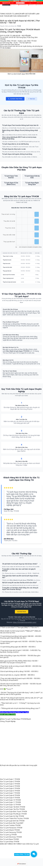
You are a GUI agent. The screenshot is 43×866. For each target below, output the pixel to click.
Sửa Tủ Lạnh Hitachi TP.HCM (10, 830)
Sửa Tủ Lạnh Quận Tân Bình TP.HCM (12, 807)
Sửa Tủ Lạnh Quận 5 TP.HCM (10, 788)
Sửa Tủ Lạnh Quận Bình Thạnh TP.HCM (13, 811)
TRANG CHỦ (4, 14)
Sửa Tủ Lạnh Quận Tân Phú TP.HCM (12, 809)
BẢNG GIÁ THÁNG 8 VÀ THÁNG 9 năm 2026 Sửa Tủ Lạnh (19, 844)
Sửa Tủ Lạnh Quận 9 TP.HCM (10, 798)
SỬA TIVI (3, 16)
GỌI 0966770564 (21, 611)
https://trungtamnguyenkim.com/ (24, 622)
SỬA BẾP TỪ (25, 16)
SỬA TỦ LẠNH (13, 14)
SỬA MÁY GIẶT (23, 14)
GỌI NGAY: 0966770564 (16, 98)
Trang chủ (2, 26)
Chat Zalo (32, 98)
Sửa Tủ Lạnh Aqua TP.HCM (9, 839)
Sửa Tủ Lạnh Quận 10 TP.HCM (10, 800)
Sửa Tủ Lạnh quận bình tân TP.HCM (12, 821)
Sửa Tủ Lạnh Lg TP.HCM (8, 835)
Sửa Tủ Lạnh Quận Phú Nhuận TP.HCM (13, 814)
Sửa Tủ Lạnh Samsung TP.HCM (11, 832)
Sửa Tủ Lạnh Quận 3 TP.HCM (10, 784)
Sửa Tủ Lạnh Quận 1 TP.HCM (10, 779)
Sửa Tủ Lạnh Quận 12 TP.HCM (10, 805)
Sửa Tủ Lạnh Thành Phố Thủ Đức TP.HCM (14, 818)
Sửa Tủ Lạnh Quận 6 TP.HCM (10, 791)
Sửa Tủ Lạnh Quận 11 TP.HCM (10, 802)
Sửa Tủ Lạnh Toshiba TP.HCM (10, 825)
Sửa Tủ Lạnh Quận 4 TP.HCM (10, 786)
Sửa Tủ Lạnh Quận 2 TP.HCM (10, 781)
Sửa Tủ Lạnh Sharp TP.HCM (9, 841)
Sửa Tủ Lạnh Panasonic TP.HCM (11, 828)
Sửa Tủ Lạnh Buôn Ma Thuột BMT (11, 823)
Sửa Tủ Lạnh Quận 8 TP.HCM (10, 795)
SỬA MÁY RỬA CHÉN (13, 16)
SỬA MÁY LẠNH (33, 14)
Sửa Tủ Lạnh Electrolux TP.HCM (11, 837)
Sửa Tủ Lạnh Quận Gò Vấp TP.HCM (12, 816)
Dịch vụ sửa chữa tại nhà (10, 26)
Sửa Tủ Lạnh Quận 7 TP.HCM (10, 793)
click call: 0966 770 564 (8, 714)
